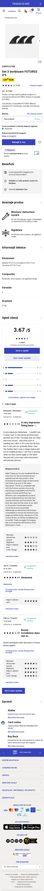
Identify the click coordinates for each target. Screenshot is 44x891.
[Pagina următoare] (40, 753)
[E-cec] (33, 811)
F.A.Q (13, 882)
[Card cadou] (27, 811)
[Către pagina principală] (12, 11)
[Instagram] (16, 842)
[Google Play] (31, 828)
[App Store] (12, 828)
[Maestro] (16, 811)
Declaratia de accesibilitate (23, 887)
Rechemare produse (23, 884)
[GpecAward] (30, 843)
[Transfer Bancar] (22, 811)
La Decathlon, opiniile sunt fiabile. (22, 398)
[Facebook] (8, 842)
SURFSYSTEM (8, 66)
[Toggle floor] (41, 202)
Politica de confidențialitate (30, 874)
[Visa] (5, 810)
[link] (22, 351)
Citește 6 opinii (29, 85)
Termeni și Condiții (11, 874)
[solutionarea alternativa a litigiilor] (22, 855)
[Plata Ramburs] (19, 815)
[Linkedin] (21, 842)
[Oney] (38, 810)
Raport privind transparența (27, 882)
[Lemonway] (24, 815)
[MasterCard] (11, 811)
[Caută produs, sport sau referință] (19, 11)
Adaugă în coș (18, 142)
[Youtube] (12, 842)
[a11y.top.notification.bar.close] (40, 3)
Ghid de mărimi (36, 114)
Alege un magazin (9, 136)
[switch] (39, 142)
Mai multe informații (16, 718)
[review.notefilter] (40, 368)
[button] (39, 41)
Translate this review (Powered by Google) (19, 590)
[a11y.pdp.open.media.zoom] (22, 41)
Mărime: (5, 114)
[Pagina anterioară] (4, 753)
